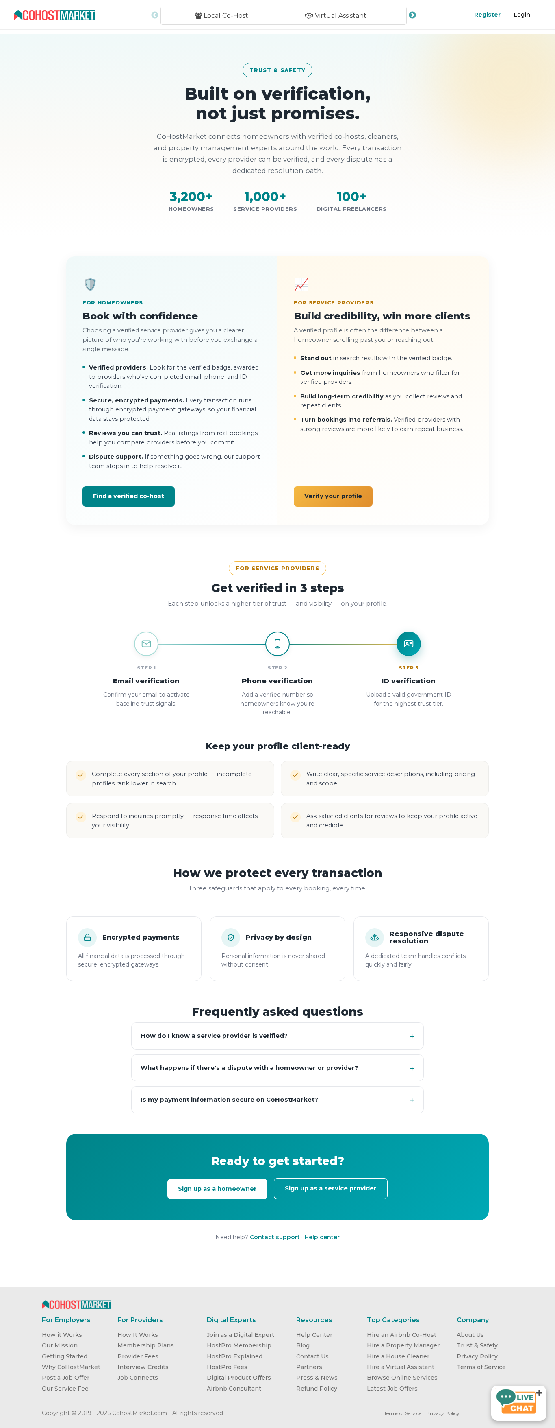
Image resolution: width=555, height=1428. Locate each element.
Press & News (317, 1377)
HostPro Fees (227, 1367)
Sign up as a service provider (331, 1188)
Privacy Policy (477, 1356)
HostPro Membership (239, 1345)
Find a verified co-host (128, 496)
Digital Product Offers (239, 1377)
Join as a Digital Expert (240, 1334)
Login (522, 14)
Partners (309, 1367)
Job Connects (137, 1377)
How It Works (137, 1334)
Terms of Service (481, 1367)
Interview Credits (143, 1367)
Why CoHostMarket (71, 1367)
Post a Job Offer (65, 1377)
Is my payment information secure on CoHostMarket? (229, 1099)
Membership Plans (145, 1345)
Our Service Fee (65, 1388)
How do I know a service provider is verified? (214, 1035)
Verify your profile (333, 496)
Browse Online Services (402, 1377)
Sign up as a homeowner (217, 1188)
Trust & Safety (477, 1345)
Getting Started (64, 1356)
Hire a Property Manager (403, 1345)
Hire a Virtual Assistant (400, 1367)
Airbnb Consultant (234, 1388)
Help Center (314, 1334)
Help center (322, 1237)
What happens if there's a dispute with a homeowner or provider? (249, 1068)
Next (412, 15)
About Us (470, 1334)
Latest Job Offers (392, 1388)
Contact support (275, 1237)
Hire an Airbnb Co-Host (401, 1334)
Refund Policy (316, 1388)
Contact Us (312, 1356)
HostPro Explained (234, 1356)
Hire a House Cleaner (398, 1356)
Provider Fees (137, 1356)
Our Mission (60, 1345)
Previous (155, 15)
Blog (303, 1345)
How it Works (62, 1334)
